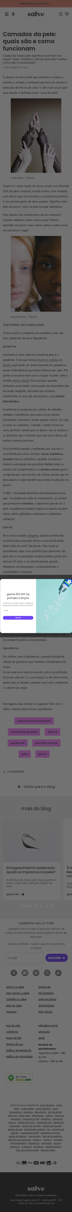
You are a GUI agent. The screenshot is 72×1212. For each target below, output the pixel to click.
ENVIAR (18, 618)
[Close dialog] (69, 582)
